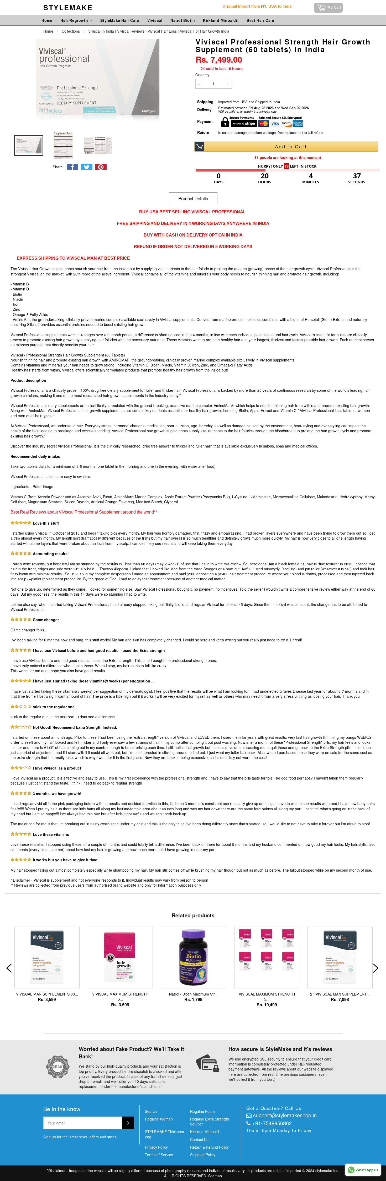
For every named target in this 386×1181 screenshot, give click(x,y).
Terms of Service (159, 1154)
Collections (71, 31)
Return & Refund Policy (209, 1147)
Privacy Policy (156, 1147)
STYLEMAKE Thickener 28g (164, 1134)
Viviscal (155, 20)
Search (151, 1111)
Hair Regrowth (74, 20)
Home (46, 20)
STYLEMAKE (68, 7)
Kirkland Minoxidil (220, 20)
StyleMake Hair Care (119, 20)
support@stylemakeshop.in (285, 1115)
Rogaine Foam (202, 1111)
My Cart (334, 7)
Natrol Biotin (182, 20)
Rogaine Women (159, 1119)
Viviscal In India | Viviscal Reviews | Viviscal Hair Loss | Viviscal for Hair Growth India (158, 31)
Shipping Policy (202, 1154)
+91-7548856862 (272, 1123)
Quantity (202, 74)
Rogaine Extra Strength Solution (209, 1121)
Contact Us (199, 1139)
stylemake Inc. (327, 1170)
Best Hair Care (260, 20)
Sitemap (215, 1175)
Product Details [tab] (193, 198)
